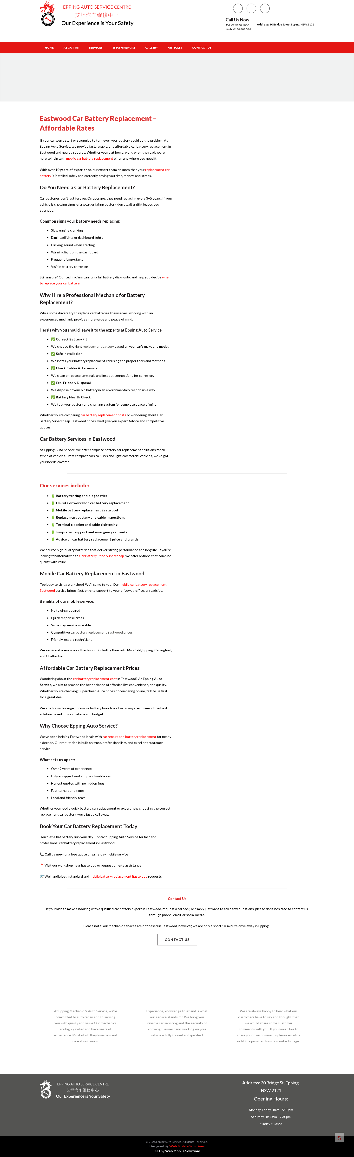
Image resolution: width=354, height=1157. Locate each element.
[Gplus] (251, 8)
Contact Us (177, 939)
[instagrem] (265, 8)
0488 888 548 (242, 29)
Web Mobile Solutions (187, 1146)
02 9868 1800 (240, 25)
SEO (156, 1151)
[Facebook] (238, 8)
